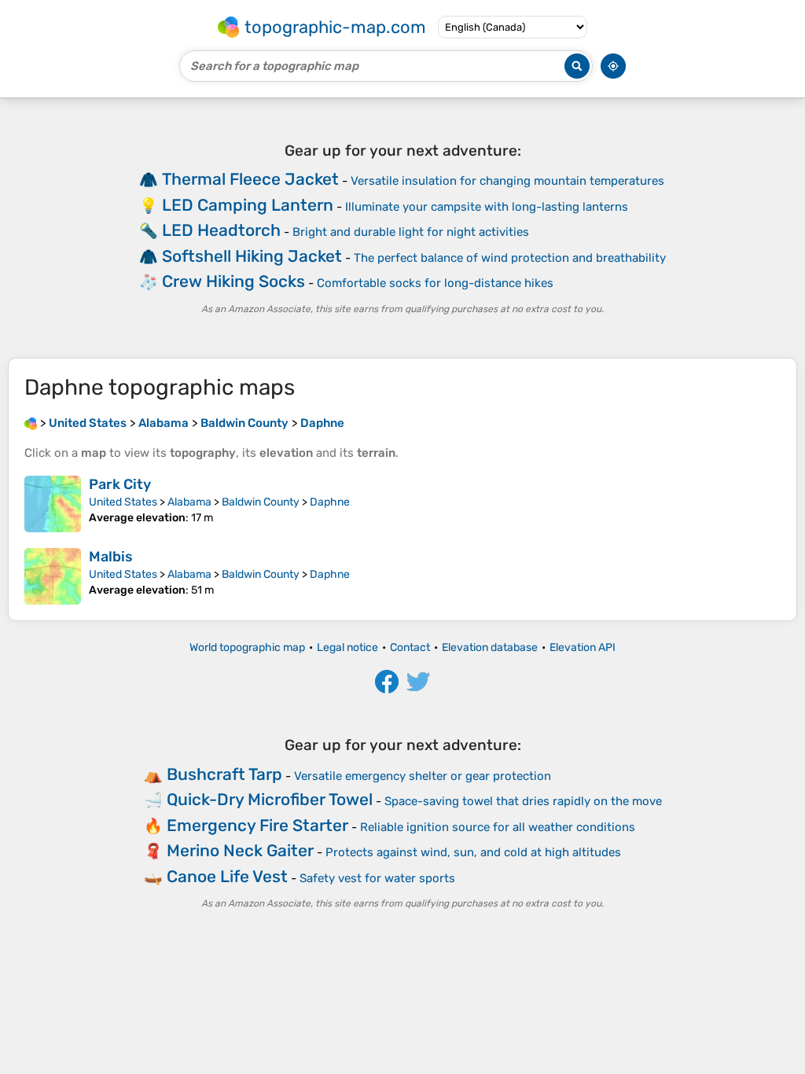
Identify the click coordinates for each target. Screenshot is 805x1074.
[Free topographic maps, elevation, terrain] (30, 423)
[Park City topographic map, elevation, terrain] (52, 504)
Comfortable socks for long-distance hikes (435, 283)
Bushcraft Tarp (224, 774)
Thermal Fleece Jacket (250, 179)
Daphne (330, 502)
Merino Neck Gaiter (240, 850)
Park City (120, 484)
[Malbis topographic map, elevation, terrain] (52, 576)
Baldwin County (261, 502)
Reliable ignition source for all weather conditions (497, 827)
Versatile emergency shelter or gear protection (422, 776)
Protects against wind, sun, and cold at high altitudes (473, 852)
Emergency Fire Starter (257, 825)
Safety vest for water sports (377, 878)
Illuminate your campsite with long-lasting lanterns (486, 207)
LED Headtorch (221, 230)
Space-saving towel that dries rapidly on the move (523, 801)
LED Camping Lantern (247, 205)
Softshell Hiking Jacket (252, 256)
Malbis (111, 556)
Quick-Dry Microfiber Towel (270, 799)
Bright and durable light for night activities (410, 232)
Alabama (189, 502)
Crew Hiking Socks (233, 281)
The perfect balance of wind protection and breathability (510, 258)
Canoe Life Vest (227, 876)
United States (123, 502)
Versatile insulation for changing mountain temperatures (507, 181)
